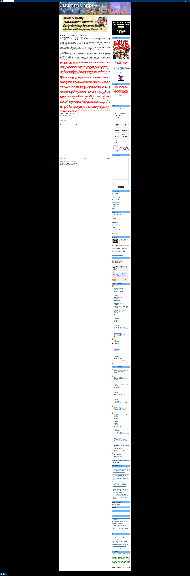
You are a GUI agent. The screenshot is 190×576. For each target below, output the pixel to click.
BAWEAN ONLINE (118, 448)
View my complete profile (117, 255)
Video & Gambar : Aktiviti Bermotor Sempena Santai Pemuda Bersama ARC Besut (121, 440)
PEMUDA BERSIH (118, 456)
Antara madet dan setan (118, 344)
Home (85, 158)
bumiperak (116, 320)
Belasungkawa (115, 225)
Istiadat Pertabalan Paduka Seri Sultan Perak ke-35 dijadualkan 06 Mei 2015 (121, 323)
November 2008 (115, 204)
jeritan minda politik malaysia (120, 327)
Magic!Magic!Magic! (118, 349)
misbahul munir (117, 333)
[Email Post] (75, 113)
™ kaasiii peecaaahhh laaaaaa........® (119, 286)
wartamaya (116, 343)
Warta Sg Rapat (117, 314)
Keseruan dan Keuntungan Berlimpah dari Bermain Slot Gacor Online (121, 390)
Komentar (114, 222)
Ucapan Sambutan (116, 224)
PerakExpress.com (118, 358)
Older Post (108, 158)
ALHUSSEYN (117, 300)
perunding (116, 348)
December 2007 (115, 206)
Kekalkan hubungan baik (117, 523)
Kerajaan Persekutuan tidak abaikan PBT (121, 521)
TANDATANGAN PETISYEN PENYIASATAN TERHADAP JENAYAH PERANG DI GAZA (121, 68)
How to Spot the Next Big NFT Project (120, 535)
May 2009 (114, 195)
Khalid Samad (117, 418)
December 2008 (115, 202)
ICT (113, 227)
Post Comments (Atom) (71, 161)
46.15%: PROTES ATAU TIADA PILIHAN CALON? (73, 35)
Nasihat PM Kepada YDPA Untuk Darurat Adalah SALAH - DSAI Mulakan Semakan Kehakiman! (120, 408)
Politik (70, 115)
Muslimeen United (118, 432)
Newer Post (62, 158)
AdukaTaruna (117, 413)
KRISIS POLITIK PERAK (117, 220)
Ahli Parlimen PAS (118, 426)
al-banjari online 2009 (119, 360)
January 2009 (115, 199)
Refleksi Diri (114, 218)
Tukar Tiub (116, 401)
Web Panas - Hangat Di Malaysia (121, 450)
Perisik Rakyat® (117, 363)
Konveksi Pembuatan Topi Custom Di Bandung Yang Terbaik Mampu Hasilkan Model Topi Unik (121, 397)
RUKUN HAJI (116, 340)
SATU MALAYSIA (116, 229)
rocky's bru (116, 369)
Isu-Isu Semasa (65, 115)
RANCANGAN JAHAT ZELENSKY (120, 402)
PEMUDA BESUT (117, 438)
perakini (115, 352)
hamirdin (116, 423)
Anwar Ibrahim (117, 387)
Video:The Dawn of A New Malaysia (121, 420)
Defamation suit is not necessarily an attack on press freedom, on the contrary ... (121, 371)
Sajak (113, 231)
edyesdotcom (117, 406)
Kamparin (116, 339)
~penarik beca (117, 381)
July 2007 (114, 208)
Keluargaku (114, 233)
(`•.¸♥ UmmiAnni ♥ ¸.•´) (119, 297)
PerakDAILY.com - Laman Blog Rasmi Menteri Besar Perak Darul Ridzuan (121, 308)
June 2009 (114, 193)
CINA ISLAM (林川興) (118, 291)
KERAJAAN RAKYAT (118, 394)
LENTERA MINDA (124, 239)
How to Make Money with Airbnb (119, 548)
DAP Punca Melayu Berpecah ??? (121, 288)
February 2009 (115, 197)
